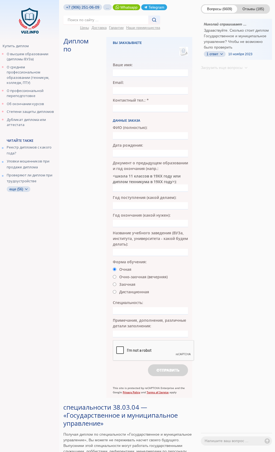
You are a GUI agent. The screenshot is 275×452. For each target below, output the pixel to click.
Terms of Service (158, 392)
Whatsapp (129, 7)
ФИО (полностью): (130, 127)
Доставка (99, 28)
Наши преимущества (143, 28)
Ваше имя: (123, 64)
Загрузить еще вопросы (222, 67)
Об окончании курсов (25, 103)
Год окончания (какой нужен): (142, 215)
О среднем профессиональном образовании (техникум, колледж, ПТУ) (28, 75)
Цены (84, 28)
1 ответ (213, 54)
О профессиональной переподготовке (25, 93)
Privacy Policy (131, 392)
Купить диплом (16, 45)
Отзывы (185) (253, 9)
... (107, 7)
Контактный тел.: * (131, 100)
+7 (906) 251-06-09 (82, 7)
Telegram (156, 7)
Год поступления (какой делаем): (144, 197)
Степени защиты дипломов (30, 111)
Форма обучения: (130, 261)
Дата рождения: (128, 145)
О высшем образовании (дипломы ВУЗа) (27, 56)
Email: (118, 82)
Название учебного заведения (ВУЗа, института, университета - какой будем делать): (150, 238)
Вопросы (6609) (219, 9)
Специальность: (128, 302)
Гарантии (116, 28)
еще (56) (16, 189)
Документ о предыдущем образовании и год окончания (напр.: (150, 165)
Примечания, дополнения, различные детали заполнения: (149, 323)
